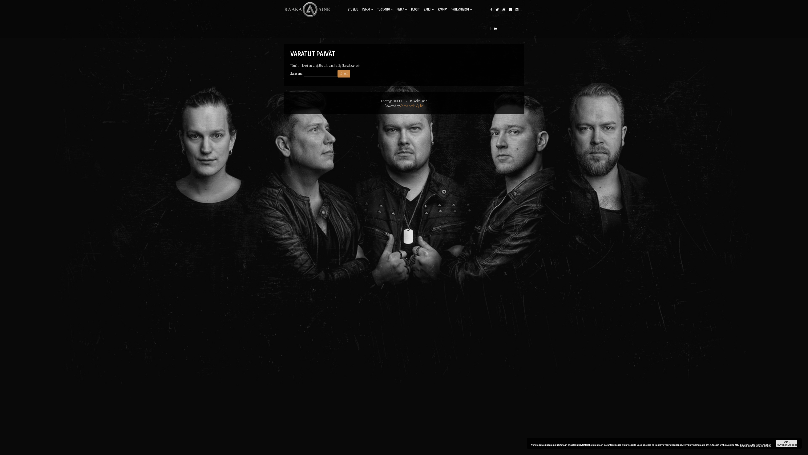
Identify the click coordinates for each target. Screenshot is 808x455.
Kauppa (442, 9)
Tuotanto (383, 9)
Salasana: (297, 73)
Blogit (415, 9)
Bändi (427, 9)
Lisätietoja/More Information (755, 444)
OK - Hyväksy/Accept (787, 443)
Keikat (366, 9)
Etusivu (353, 9)
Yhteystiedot (460, 9)
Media (400, 9)
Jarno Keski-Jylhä (411, 106)
